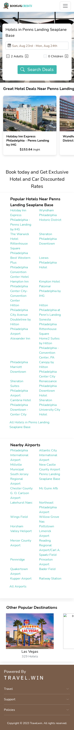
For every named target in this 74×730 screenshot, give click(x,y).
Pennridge (17, 559)
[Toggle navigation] (65, 6)
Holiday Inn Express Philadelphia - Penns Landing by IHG (20, 220)
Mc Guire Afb (48, 488)
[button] (7, 56)
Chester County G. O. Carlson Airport (21, 493)
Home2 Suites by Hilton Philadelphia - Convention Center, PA (49, 348)
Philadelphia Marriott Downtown (19, 367)
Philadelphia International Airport (19, 455)
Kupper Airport (21, 578)
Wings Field (19, 517)
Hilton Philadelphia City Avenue (19, 310)
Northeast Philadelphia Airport (48, 507)
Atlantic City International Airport (48, 455)
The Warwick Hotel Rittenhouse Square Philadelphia (19, 243)
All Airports (17, 586)
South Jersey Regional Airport (19, 479)
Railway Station (50, 578)
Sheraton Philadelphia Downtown (48, 239)
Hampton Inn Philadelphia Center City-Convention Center (19, 291)
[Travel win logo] (37, 678)
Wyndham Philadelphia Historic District (50, 215)
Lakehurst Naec (21, 502)
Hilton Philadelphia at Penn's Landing (50, 310)
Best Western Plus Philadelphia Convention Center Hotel (20, 267)
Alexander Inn (20, 338)
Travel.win (36, 723)
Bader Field (47, 569)
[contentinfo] (17, 6)
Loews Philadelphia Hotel (48, 262)
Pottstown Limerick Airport (46, 531)
